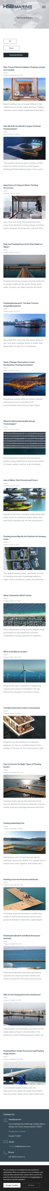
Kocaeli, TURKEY (15, 1136)
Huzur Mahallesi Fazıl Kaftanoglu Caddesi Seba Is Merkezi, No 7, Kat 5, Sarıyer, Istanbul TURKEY (27, 1125)
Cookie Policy (35, 1177)
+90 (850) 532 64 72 (16, 1157)
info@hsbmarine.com (19, 1146)
